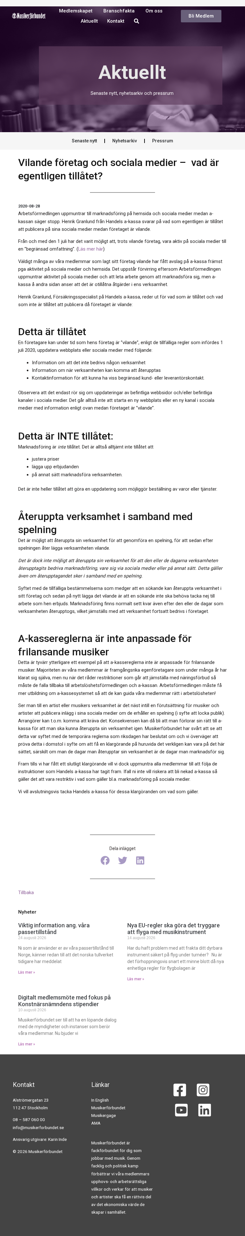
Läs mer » (26, 972)
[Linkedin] (205, 1110)
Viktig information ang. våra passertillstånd (54, 929)
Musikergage (103, 1115)
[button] (105, 860)
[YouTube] (181, 1110)
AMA (95, 1123)
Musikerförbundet (108, 1107)
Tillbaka (26, 892)
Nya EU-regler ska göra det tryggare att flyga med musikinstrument (173, 929)
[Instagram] (203, 1090)
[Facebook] (180, 1090)
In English (100, 1100)
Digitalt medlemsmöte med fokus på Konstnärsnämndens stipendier (64, 1001)
